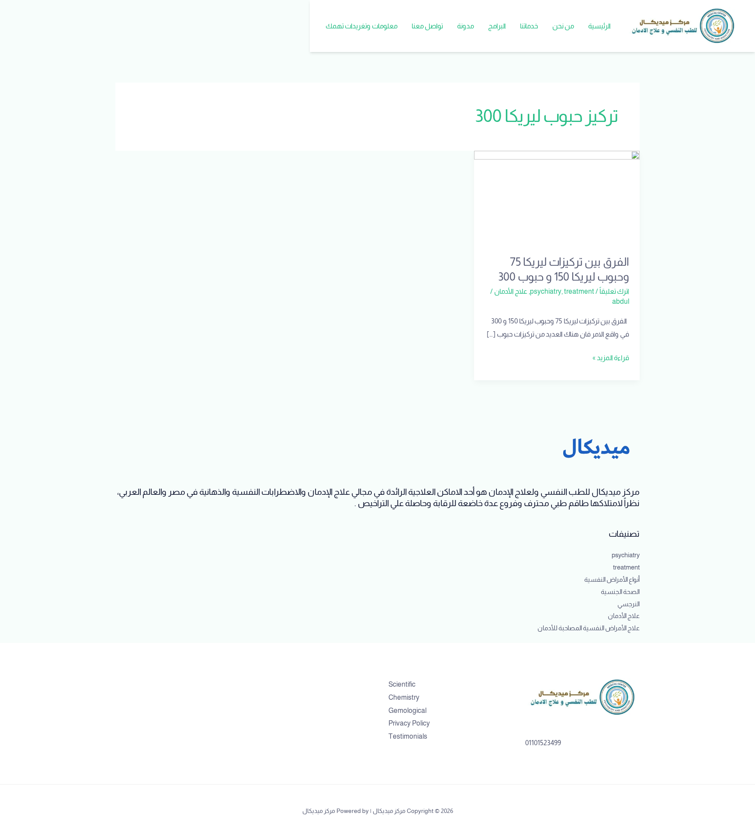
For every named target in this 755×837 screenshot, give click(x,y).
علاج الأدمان (510, 291)
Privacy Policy (409, 723)
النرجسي (628, 604)
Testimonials (407, 736)
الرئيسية (599, 26)
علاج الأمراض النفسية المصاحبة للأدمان (588, 628)
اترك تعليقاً (614, 291)
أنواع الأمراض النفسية (612, 579)
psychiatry (545, 291)
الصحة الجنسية (620, 591)
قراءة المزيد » (610, 356)
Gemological (407, 710)
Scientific (402, 684)
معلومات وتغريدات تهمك (362, 26)
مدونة (465, 26)
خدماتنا (529, 26)
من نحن (563, 26)
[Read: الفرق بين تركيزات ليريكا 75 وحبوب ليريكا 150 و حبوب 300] (557, 197)
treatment (579, 291)
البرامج (497, 26)
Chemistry (403, 697)
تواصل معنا (427, 26)
